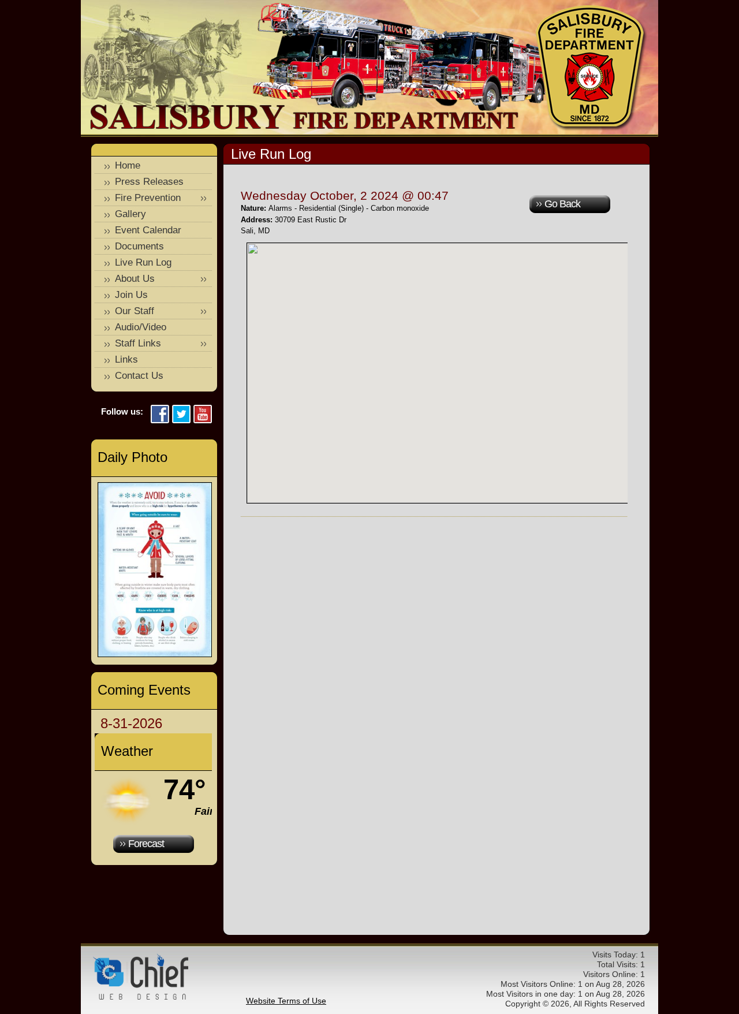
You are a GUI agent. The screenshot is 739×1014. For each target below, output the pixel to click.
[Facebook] (160, 415)
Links (126, 359)
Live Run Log (143, 262)
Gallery (130, 213)
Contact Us (139, 375)
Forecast (146, 843)
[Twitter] (181, 415)
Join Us (131, 294)
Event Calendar (148, 230)
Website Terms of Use (286, 1000)
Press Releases (149, 181)
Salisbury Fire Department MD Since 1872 (591, 68)
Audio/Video (140, 327)
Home (127, 165)
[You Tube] (202, 415)
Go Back (562, 204)
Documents (139, 246)
